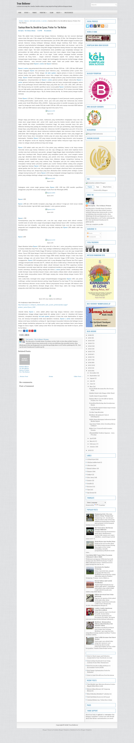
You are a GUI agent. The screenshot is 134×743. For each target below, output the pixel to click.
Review (27, 12)
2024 (90, 340)
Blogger (105, 190)
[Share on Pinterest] (32, 331)
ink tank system (44, 316)
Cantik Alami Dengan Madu (98, 396)
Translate (102, 505)
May (91, 386)
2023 (90, 343)
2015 (90, 365)
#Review (90, 465)
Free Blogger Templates (84, 730)
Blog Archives (107, 187)
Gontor (89, 480)
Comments (92, 237)
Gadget (89, 474)
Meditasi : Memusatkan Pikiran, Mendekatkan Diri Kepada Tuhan (104, 623)
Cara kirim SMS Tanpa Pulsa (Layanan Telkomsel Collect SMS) (99, 556)
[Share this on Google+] (30, 331)
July (91, 381)
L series (44, 21)
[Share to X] (24, 335)
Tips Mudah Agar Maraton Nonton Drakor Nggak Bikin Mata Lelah (101, 685)
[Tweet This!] (27, 331)
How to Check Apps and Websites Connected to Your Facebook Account (99, 657)
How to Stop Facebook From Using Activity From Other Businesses (98, 661)
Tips (88, 489)
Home (19, 13)
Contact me (102, 716)
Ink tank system (35, 21)
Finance (34, 13)
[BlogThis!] (22, 335)
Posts (90, 233)
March (92, 441)
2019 (90, 354)
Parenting (43, 12)
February (93, 444)
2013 (90, 371)
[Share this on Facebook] (24, 331)
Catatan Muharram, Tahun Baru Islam (99, 700)
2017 (90, 360)
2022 (90, 346)
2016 (90, 362)
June (91, 384)
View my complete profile (94, 224)
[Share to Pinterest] (28, 335)
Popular (90, 187)
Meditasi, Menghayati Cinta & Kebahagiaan (99, 416)
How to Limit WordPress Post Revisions (100, 675)
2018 (90, 357)
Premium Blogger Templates (61, 730)
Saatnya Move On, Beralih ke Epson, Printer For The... (101, 399)
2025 (90, 338)
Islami (51, 13)
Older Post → (78, 376)
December (93, 373)
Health (59, 12)
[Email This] (20, 335)
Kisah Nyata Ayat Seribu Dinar (105, 541)
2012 (90, 450)
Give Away (90, 477)
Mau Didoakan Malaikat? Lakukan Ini (99, 694)
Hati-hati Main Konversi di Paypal (98, 697)
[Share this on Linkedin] (35, 331)
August (92, 378)
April (91, 438)
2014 (89, 368)
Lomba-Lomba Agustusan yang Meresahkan (103, 609)
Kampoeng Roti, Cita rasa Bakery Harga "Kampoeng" (104, 515)
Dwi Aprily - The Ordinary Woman (99, 205)
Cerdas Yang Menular (96, 412)
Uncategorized (68, 13)
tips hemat (90, 492)
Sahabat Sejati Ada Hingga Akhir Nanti (102, 393)
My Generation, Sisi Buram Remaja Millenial (104, 528)
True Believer (23, 3)
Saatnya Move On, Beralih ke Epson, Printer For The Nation (42, 27)
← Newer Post (23, 376)
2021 (90, 349)
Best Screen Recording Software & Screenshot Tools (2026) (98, 666)
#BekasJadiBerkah (93, 462)
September (94, 375)
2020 (90, 351)
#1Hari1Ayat (91, 459)
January (93, 446)
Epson (26, 21)
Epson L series (23, 68)
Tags (97, 187)
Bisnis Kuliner (92, 468)
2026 (90, 335)
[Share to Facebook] (26, 335)
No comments (47, 31)
